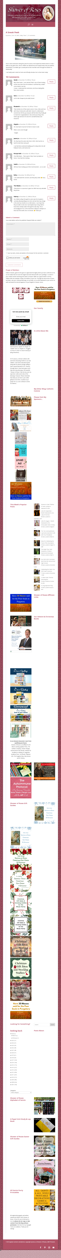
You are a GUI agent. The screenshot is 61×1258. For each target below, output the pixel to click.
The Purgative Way (19, 756)
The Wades (17, 186)
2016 (14, 1062)
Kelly (15, 175)
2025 (13, 1040)
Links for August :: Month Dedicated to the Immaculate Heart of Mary (48, 523)
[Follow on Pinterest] (45, 1247)
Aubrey (16, 196)
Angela (16, 124)
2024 (13, 1043)
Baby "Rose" (23, 35)
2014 (14, 1067)
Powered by (17, 325)
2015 (14, 1065)
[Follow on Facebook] (40, 1247)
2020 (13, 1052)
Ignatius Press (23, 746)
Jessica (9, 35)
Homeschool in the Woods (17, 750)
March (15, 1035)
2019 (13, 1055)
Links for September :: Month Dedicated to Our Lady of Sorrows (47, 513)
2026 (13, 1033)
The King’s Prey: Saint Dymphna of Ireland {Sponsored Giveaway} (47, 551)
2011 (14, 1075)
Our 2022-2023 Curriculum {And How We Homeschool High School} (48, 561)
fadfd (15, 164)
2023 (13, 1045)
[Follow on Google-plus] (53, 1247)
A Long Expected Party (47, 585)
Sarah (15, 80)
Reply (51, 82)
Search (52, 1024)
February (16, 1038)
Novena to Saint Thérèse (47, 504)
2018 (13, 1057)
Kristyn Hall (17, 153)
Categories (13, 1090)
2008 (14, 1082)
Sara (15, 96)
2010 (14, 1077)
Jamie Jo (16, 138)
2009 (14, 1079)
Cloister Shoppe (26, 748)
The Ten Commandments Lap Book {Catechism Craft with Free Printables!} (48, 533)
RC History (22, 758)
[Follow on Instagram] (49, 1247)
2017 (14, 1060)
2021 (13, 1050)
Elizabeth (17, 106)
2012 (14, 1072)
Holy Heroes (27, 756)
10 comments (31, 35)
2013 (14, 1070)
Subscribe (20, 320)
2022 (13, 1048)
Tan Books (22, 754)
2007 (14, 1084)
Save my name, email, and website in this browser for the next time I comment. (28, 253)
